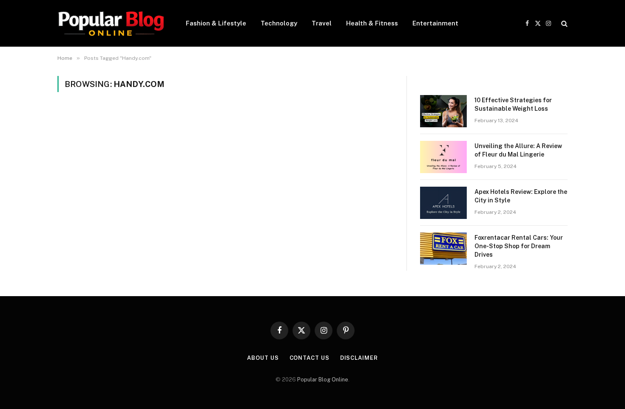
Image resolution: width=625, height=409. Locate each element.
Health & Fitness (372, 23)
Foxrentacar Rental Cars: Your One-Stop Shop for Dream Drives (518, 246)
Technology (279, 23)
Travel (322, 23)
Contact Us (310, 358)
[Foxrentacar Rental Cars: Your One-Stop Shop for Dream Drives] (443, 249)
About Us (262, 358)
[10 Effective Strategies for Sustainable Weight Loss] (443, 111)
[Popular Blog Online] (110, 23)
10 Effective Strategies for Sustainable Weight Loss (513, 104)
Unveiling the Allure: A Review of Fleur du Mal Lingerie (518, 150)
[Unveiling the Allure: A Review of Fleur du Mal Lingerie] (443, 157)
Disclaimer (359, 358)
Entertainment (435, 23)
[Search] (564, 23)
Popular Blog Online (322, 379)
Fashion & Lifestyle (216, 23)
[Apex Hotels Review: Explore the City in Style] (443, 203)
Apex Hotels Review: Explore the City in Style (520, 196)
